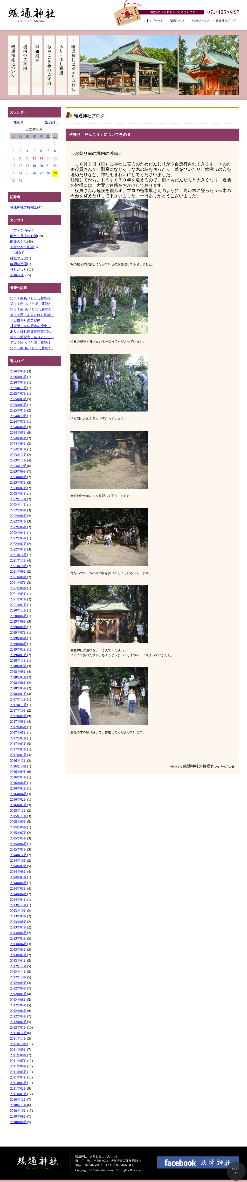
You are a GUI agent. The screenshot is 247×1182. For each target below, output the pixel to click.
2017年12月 (18, 699)
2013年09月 (18, 916)
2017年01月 (18, 755)
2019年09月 (18, 621)
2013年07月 (18, 927)
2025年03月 (18, 405)
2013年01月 (18, 960)
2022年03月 (18, 538)
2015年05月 (18, 838)
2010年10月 (18, 1111)
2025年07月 (18, 393)
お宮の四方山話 (22, 247)
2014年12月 (18, 855)
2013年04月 (18, 944)
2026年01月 (18, 382)
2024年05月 (18, 432)
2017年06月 (18, 727)
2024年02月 (18, 449)
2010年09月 (18, 1116)
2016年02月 (18, 799)
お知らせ (17, 275)
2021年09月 (18, 571)
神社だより (18, 269)
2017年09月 (18, 716)
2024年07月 (18, 421)
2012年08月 (18, 988)
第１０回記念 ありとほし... (32, 337)
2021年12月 (18, 555)
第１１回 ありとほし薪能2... (31, 304)
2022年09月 (18, 510)
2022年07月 (18, 521)
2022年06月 (18, 527)
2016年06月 (18, 783)
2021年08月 (18, 577)
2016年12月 (18, 761)
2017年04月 (18, 738)
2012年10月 (18, 977)
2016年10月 (18, 766)
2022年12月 (18, 499)
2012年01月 (18, 1027)
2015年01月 (18, 849)
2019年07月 (18, 632)
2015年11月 (18, 816)
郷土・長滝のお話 (23, 236)
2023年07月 (18, 482)
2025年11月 (18, 388)
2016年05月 (18, 788)
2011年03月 (18, 1083)
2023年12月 (18, 455)
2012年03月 (18, 1016)
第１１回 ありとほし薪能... (32, 315)
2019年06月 (18, 638)
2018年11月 (18, 660)
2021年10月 (18, 566)
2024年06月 (18, 427)
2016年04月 (18, 794)
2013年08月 (18, 922)
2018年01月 (18, 694)
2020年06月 (18, 616)
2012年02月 (18, 1022)
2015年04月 (18, 844)
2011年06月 (18, 1066)
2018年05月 (18, 688)
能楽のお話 (18, 241)
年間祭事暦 (18, 264)
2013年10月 (18, 911)
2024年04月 (18, 438)
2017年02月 (18, 749)
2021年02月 (18, 599)
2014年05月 (18, 888)
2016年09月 (18, 772)
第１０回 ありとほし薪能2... (31, 348)
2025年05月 (18, 399)
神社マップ (18, 258)
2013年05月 (18, 938)
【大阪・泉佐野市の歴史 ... (30, 326)
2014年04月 (18, 894)
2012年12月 (18, 966)
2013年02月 (18, 955)
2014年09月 (18, 866)
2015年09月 (18, 822)
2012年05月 (18, 1005)
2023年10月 (18, 466)
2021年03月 (18, 594)
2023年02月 (18, 488)
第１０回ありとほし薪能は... (32, 342)
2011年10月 (18, 1044)
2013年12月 (18, 905)
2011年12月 (18, 1033)
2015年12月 (18, 810)
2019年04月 (18, 644)
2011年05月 (18, 1072)
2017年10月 (18, 710)
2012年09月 (18, 983)
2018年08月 (18, 671)
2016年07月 (18, 777)
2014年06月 (18, 883)
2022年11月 (18, 505)
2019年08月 (18, 627)
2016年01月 (18, 805)
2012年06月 (18, 1000)
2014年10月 (18, 860)
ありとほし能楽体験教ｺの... (31, 331)
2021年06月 (18, 588)
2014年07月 (18, 877)
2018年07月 (18, 677)
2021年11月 (18, 560)
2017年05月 (18, 733)
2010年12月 (18, 1099)
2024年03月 (18, 444)
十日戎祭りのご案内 (25, 320)
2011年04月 (18, 1077)
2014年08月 (18, 871)
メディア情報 (20, 230)
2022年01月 (18, 549)
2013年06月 (18, 933)
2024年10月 (18, 416)
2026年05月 (18, 371)
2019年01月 (18, 655)
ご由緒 (15, 252)
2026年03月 (18, 377)
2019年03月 (18, 649)
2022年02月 (18, 544)
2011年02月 (18, 1088)
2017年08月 (18, 721)
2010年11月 (18, 1105)
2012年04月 (18, 1011)
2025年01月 (18, 410)
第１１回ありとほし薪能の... (32, 298)
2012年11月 (18, 972)
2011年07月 (18, 1061)
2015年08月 (18, 827)
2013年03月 (18, 949)
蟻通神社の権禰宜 (23, 207)
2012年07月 (18, 994)
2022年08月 (18, 516)
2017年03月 (18, 744)
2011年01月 (18, 1094)
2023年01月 (18, 493)
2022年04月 (18, 533)
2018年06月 (18, 683)
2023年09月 (18, 471)
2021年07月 (18, 582)
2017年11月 (18, 705)
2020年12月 (18, 610)
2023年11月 (18, 460)
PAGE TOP (236, 1171)
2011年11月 (18, 1038)
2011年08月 (18, 1055)
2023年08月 (18, 477)
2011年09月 (18, 1049)
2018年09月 (18, 666)
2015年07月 (18, 833)
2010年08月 (18, 1122)
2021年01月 (18, 605)
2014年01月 (18, 899)
